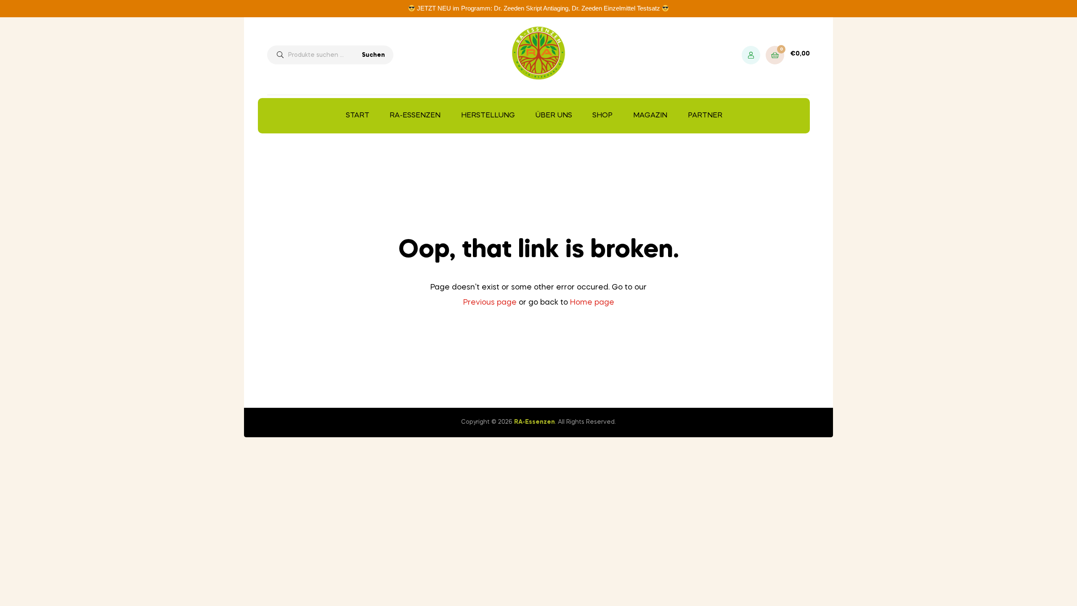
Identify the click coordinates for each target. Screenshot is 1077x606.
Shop (602, 115)
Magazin (650, 115)
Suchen (373, 55)
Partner (705, 115)
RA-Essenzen (415, 115)
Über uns (554, 115)
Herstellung (488, 115)
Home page (592, 302)
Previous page (490, 302)
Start (357, 115)
